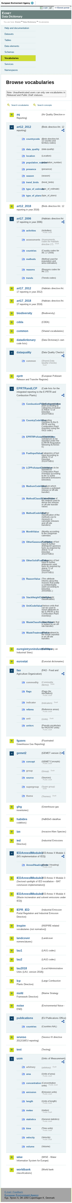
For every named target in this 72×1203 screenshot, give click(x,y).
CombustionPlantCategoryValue (33, 404)
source (30, 777)
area (28, 1074)
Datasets (9, 34)
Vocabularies (12, 58)
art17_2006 (24, 218)
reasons (30, 269)
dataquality (24, 352)
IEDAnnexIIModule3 (29, 877)
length (29, 1101)
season (30, 176)
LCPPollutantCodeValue (33, 467)
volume (30, 1146)
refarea (30, 709)
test (19, 1049)
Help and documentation (17, 28)
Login (45, 8)
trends (29, 278)
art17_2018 (24, 300)
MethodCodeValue (33, 513)
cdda (20, 322)
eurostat (22, 661)
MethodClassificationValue (33, 498)
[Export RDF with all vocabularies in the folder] (63, 131)
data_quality (32, 149)
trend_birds (32, 182)
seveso (21, 1037)
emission (31, 1092)
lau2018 (22, 968)
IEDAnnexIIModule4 (29, 893)
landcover (23, 938)
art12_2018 (24, 206)
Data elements (12, 46)
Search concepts (44, 105)
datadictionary (26, 339)
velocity (30, 1137)
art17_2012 (24, 288)
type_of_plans (33, 195)
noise (20, 1005)
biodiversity (24, 313)
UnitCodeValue (33, 605)
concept (30, 761)
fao (19, 670)
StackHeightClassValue (33, 597)
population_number (33, 162)
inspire (21, 925)
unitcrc (30, 725)
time (28, 1128)
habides (22, 819)
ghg (19, 806)
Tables (8, 40)
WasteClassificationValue (33, 622)
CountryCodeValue (33, 420)
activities (31, 230)
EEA (19, 3)
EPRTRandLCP (27, 388)
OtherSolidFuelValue (33, 560)
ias (18, 831)
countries (31, 250)
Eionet (18, 22)
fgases (21, 740)
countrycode (33, 139)
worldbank (24, 1169)
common (22, 331)
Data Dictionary (29, 22)
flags (28, 691)
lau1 (19, 950)
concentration (33, 1083)
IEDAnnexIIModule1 (29, 852)
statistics (31, 1119)
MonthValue (32, 531)
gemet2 (21, 753)
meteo (29, 1110)
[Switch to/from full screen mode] (51, 8)
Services (9, 64)
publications (25, 1018)
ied (19, 840)
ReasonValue (33, 579)
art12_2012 (24, 126)
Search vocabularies (20, 105)
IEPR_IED (23, 909)
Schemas (9, 52)
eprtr (20, 375)
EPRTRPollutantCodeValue (33, 437)
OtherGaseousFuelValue (33, 542)
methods (31, 259)
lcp (19, 980)
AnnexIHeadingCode (33, 865)
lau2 (19, 959)
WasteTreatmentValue (33, 632)
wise (20, 1157)
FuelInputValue (33, 453)
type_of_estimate (33, 189)
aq (18, 114)
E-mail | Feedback (14, 1192)
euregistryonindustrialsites (29, 649)
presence (31, 169)
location (30, 156)
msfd (20, 993)
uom (20, 1058)
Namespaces (11, 70)
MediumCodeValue (33, 486)
